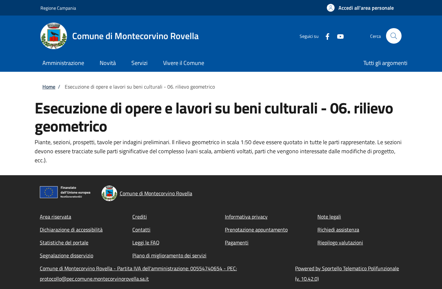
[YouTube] (337, 35)
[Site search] (394, 36)
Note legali (329, 216)
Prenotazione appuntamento (256, 229)
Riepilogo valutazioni (340, 242)
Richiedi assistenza (338, 229)
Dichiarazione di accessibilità (71, 229)
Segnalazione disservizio (66, 255)
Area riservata (55, 216)
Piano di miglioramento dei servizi (169, 255)
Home (48, 87)
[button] (360, 8)
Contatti (141, 229)
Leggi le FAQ (146, 242)
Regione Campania (58, 8)
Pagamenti (237, 242)
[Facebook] (324, 35)
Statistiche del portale (64, 242)
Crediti (139, 216)
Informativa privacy (246, 216)
